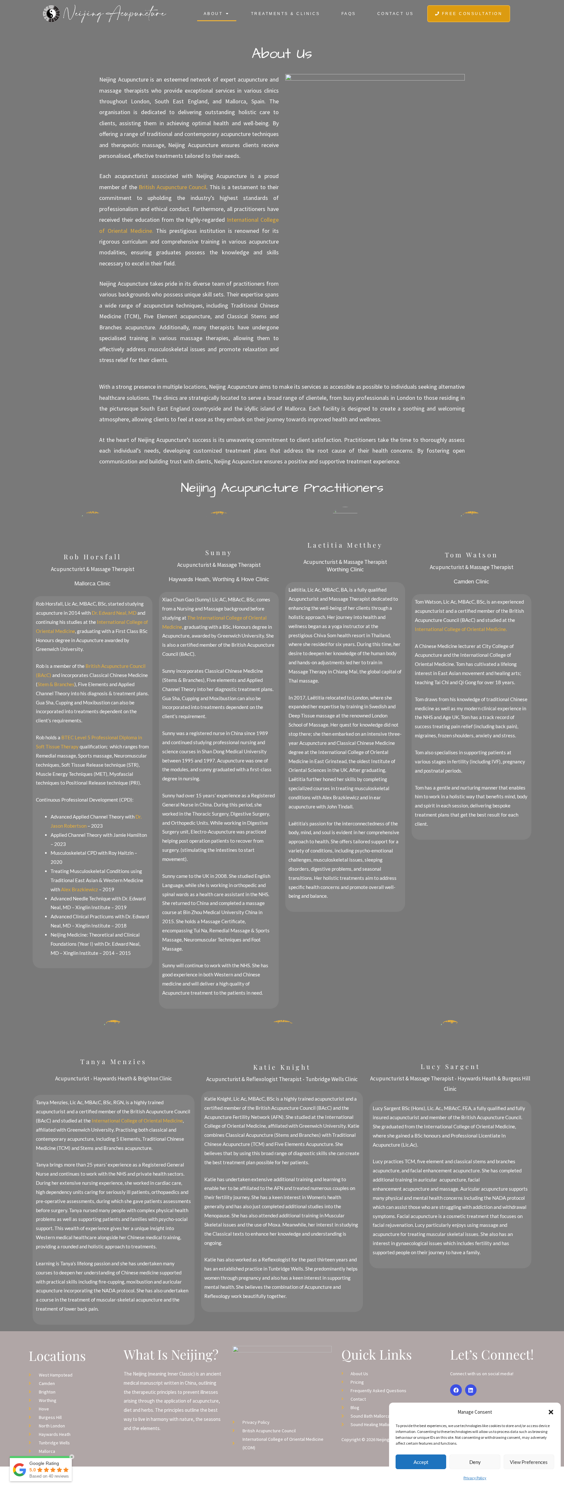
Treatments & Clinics (285, 13)
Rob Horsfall (93, 556)
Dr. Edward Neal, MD (114, 613)
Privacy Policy (474, 1477)
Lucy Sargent (450, 1066)
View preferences (529, 1462)
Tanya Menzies (113, 1061)
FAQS (348, 13)
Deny (475, 1462)
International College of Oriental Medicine (137, 1120)
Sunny (219, 552)
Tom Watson (471, 554)
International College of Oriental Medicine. (461, 629)
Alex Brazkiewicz (79, 889)
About (213, 13)
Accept (421, 1462)
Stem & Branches (56, 684)
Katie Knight (282, 1066)
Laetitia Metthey (345, 544)
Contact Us (395, 13)
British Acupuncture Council (172, 187)
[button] (551, 1412)
